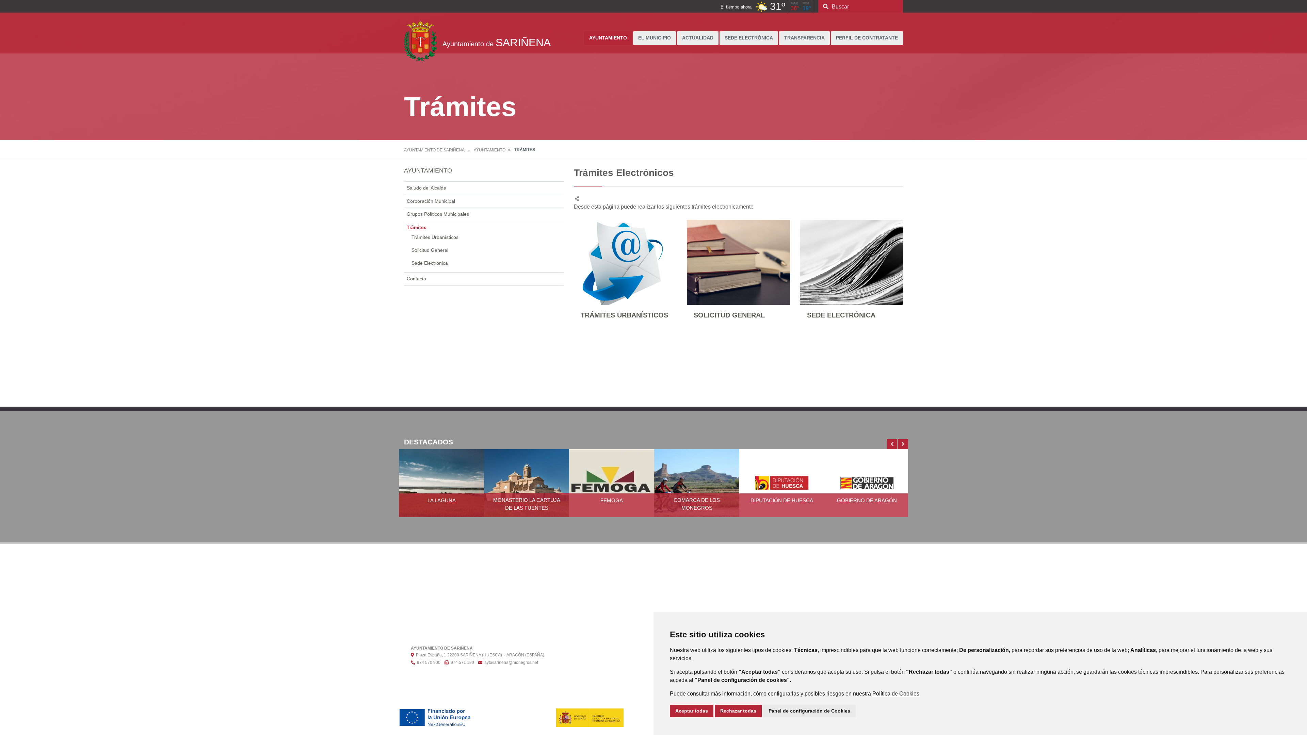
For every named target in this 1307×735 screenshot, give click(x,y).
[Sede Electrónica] (851, 262)
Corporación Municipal (431, 201)
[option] (441, 487)
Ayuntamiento (608, 37)
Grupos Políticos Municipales (438, 214)
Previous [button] (892, 444)
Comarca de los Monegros (697, 504)
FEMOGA (611, 500)
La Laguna (441, 500)
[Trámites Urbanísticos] (625, 262)
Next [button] (903, 444)
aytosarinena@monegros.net (510, 662)
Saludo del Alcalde (426, 188)
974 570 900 (427, 662)
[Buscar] (825, 7)
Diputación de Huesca (782, 500)
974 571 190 (461, 662)
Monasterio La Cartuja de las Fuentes (526, 504)
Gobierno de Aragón (867, 500)
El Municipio (654, 37)
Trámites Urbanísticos (435, 237)
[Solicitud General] (738, 262)
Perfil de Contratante (867, 37)
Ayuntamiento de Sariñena (434, 150)
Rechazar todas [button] (738, 711)
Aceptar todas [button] (691, 711)
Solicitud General (430, 250)
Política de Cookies (895, 694)
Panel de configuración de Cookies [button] (809, 711)
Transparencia (804, 37)
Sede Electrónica (749, 37)
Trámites (416, 227)
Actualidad (697, 37)
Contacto (416, 278)
